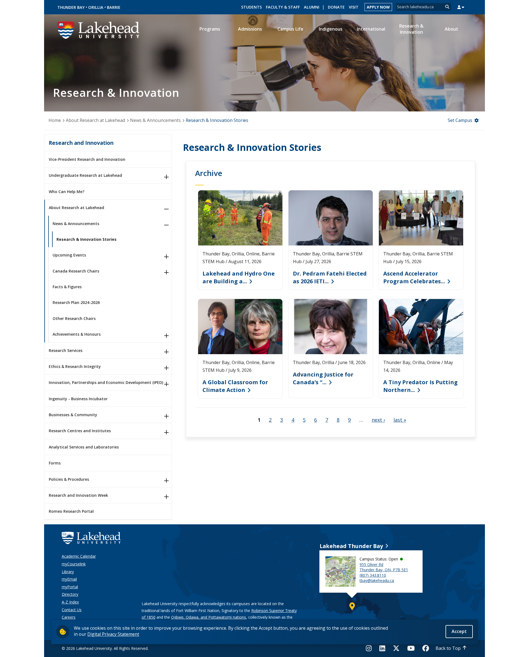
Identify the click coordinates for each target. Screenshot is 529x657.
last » (399, 419)
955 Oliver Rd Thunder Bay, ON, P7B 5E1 (384, 567)
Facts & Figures (67, 286)
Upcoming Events (69, 255)
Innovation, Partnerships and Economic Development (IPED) (106, 382)
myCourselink (74, 564)
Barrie (113, 7)
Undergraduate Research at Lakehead (85, 175)
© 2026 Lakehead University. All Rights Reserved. (105, 648)
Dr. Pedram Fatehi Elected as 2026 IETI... (330, 277)
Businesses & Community (73, 414)
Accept (459, 631)
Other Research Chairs (74, 318)
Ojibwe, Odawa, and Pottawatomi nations (208, 617)
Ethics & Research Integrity (75, 366)
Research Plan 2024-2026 (76, 302)
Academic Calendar (79, 556)
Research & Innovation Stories (86, 239)
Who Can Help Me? (66, 191)
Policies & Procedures (69, 479)
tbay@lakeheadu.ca (377, 580)
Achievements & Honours (77, 334)
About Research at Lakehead (95, 120)
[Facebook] (425, 648)
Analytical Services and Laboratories (84, 447)
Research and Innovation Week (78, 495)
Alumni (311, 7)
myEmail (69, 579)
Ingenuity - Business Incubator (78, 398)
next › (378, 419)
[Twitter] (396, 648)
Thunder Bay (71, 7)
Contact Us (72, 609)
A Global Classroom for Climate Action (235, 386)
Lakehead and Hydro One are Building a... (239, 277)
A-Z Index (70, 602)
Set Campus (460, 120)
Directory (70, 594)
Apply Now (378, 7)
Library (68, 571)
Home (54, 120)
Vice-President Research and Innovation (87, 159)
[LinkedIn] (382, 648)
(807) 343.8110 (373, 575)
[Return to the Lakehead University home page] (98, 29)
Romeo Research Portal (71, 511)
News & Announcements (155, 120)
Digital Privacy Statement (113, 634)
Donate (336, 7)
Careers (68, 617)
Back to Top (448, 648)
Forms (55, 463)
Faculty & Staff (283, 7)
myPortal (70, 586)
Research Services (65, 350)
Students (251, 7)
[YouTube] (411, 648)
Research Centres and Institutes (80, 430)
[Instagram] (370, 648)
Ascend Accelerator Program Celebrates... (414, 277)
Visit (353, 7)
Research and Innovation (81, 142)
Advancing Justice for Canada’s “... (323, 378)
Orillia (95, 7)
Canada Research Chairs (76, 271)
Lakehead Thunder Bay (351, 546)
